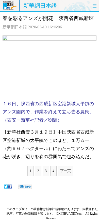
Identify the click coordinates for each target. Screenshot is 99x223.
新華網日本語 (40, 6)
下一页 (65, 171)
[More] (25, 186)
